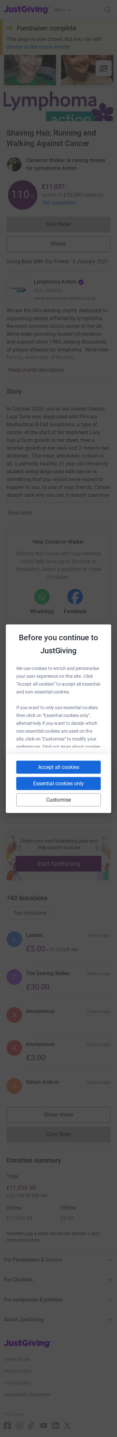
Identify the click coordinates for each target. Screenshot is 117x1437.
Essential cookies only (58, 783)
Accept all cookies (58, 767)
